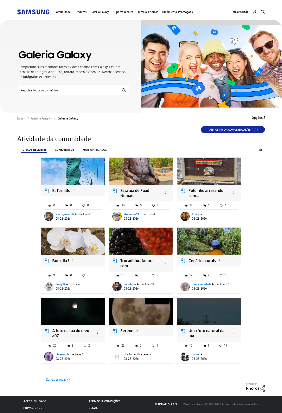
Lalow (195, 354)
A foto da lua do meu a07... (70, 333)
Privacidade (32, 408)
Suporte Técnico (123, 12)
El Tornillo (61, 190)
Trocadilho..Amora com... (137, 263)
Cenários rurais (202, 260)
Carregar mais (56, 380)
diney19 (60, 284)
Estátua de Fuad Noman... (134, 193)
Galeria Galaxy (100, 12)
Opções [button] (257, 118)
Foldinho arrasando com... (205, 193)
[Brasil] (33, 12)
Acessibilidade (34, 401)
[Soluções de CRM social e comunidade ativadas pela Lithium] (255, 387)
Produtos (80, 12)
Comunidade (63, 12)
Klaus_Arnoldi (65, 214)
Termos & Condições (105, 401)
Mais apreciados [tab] (95, 149)
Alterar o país (165, 404)
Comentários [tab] (64, 149)
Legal (93, 408)
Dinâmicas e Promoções (177, 12)
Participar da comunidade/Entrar (233, 129)
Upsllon (128, 354)
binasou (61, 354)
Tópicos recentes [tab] (34, 149)
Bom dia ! (60, 260)
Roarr (195, 214)
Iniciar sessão (240, 12)
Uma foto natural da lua (206, 333)
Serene (126, 330)
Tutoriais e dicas (148, 12)
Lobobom (130, 284)
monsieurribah (201, 284)
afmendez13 (131, 214)
